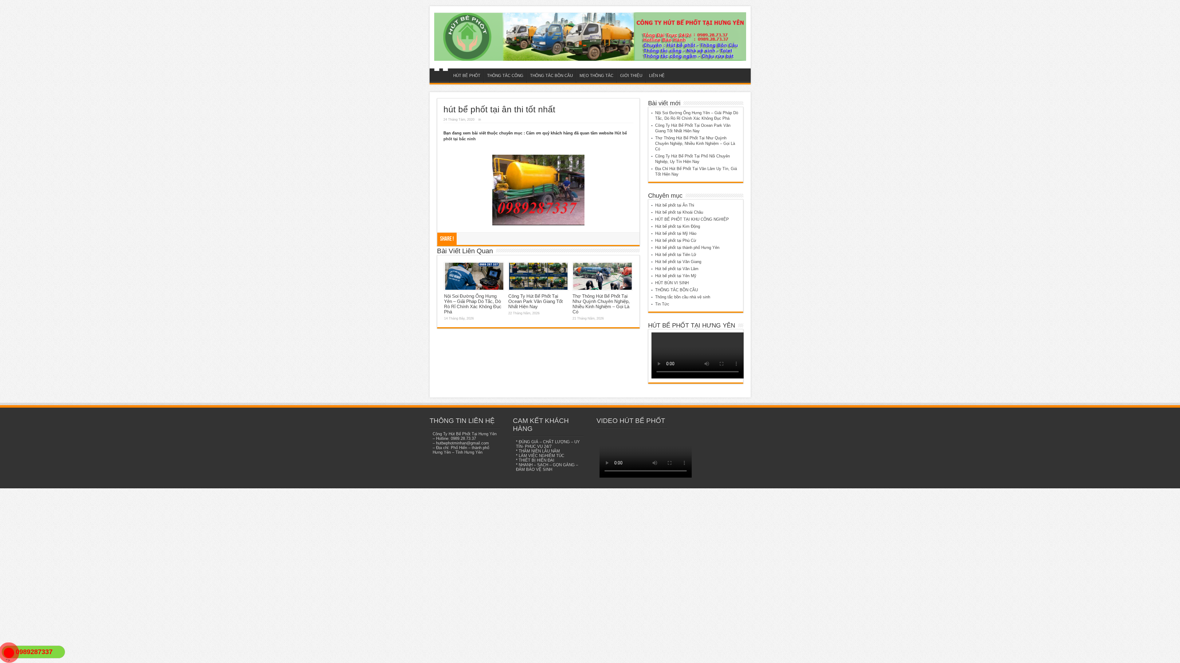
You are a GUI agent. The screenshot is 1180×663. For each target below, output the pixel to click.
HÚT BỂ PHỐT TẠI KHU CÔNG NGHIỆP (692, 219)
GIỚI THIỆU (631, 75)
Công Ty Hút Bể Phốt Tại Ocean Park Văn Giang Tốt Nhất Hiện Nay (535, 301)
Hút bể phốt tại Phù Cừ (675, 240)
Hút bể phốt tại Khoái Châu (679, 212)
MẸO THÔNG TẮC (596, 75)
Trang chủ (441, 76)
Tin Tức (662, 304)
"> (6, 660)
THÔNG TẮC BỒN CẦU (551, 75)
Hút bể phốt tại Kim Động (677, 226)
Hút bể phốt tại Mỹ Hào (675, 233)
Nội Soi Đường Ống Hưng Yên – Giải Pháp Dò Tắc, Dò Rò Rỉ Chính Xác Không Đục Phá (473, 303)
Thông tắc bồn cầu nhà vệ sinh (682, 297)
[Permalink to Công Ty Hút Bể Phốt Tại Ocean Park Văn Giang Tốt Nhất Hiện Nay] (538, 276)
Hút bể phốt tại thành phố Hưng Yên (687, 247)
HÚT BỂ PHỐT (466, 75)
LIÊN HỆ (657, 75)
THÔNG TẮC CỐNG (505, 75)
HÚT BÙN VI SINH (672, 283)
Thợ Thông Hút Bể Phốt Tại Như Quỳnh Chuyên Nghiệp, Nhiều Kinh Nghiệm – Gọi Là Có (601, 303)
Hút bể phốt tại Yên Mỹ (675, 275)
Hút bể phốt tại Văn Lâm (676, 268)
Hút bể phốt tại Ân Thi (674, 205)
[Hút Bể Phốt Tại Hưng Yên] (590, 36)
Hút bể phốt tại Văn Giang (678, 261)
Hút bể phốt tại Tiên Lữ (675, 254)
